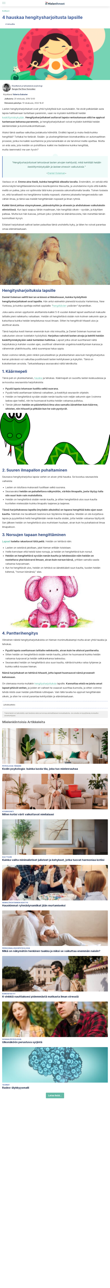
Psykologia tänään (11, 766)
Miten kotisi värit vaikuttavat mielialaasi (28, 814)
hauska (38, 378)
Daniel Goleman (56, 173)
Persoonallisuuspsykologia (16, 948)
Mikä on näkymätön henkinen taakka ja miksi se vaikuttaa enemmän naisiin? (51, 951)
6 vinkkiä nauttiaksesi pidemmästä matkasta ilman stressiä (40, 996)
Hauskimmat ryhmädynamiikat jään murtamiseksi (33, 905)
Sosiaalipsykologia (11, 1039)
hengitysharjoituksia (45, 683)
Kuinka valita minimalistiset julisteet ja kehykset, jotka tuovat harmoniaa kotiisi (53, 860)
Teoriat (6, 1085)
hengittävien (59, 305)
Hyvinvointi (8, 811)
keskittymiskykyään (13, 117)
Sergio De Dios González (23, 89)
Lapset (6, 541)
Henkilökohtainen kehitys (15, 903)
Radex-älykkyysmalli (15, 1087)
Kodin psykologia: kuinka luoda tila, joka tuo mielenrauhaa (40, 768)
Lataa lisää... (55, 1095)
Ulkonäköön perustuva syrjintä (22, 1042)
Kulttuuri (6, 11)
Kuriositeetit (8, 994)
